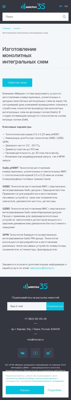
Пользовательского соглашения (48, 381)
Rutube (48, 353)
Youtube (35, 353)
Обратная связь (17, 82)
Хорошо (25, 390)
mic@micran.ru (35, 339)
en (66, 6)
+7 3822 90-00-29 (36, 319)
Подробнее (54, 390)
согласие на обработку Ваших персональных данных (31, 378)
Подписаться (55, 306)
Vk (22, 353)
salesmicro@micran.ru (42, 268)
